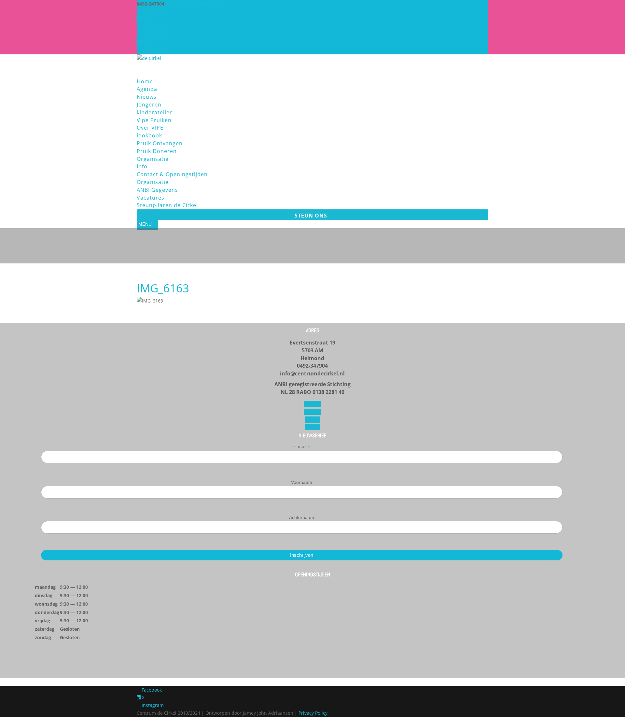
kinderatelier (154, 112)
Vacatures (150, 197)
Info (142, 166)
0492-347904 (312, 365)
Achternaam (301, 517)
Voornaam (301, 482)
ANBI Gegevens (157, 189)
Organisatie (153, 182)
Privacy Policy (313, 713)
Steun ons (311, 215)
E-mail (301, 446)
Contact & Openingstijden (172, 174)
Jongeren (149, 104)
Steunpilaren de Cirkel (167, 205)
